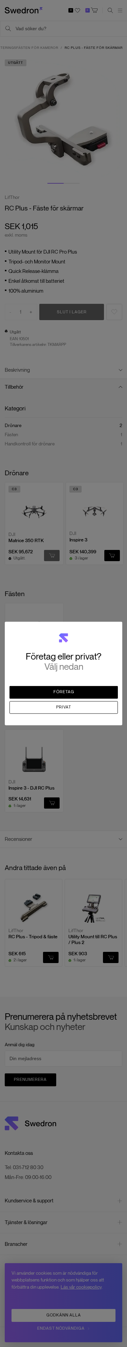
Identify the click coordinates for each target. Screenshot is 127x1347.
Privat (63, 707)
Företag (64, 692)
